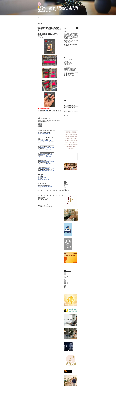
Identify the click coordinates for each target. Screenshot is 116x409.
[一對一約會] (70, 325)
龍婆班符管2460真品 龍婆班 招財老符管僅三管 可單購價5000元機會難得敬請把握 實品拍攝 (49, 28)
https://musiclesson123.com (70, 73)
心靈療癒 (65, 389)
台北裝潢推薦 (66, 282)
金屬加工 (71, 134)
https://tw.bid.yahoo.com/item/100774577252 (47, 135)
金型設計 (75, 138)
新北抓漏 (66, 140)
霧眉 (64, 89)
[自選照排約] (70, 339)
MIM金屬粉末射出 (69, 146)
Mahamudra (65, 390)
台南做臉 (65, 183)
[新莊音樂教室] (71, 220)
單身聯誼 (38, 17)
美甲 (70, 142)
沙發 (76, 136)
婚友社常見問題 (66, 271)
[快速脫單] (70, 385)
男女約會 (65, 270)
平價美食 (65, 286)
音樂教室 (55, 17)
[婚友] (71, 367)
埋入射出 (65, 387)
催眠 (64, 288)
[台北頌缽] (68, 249)
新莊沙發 (72, 136)
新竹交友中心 (71, 148)
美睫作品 (65, 274)
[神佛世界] (70, 305)
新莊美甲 (65, 95)
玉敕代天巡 (65, 190)
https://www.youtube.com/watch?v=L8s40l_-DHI (45, 188)
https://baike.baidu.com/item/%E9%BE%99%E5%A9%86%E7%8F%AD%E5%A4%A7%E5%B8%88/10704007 (49, 118)
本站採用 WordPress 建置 (41, 406)
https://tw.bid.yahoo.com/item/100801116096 (45, 37)
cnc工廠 (71, 140)
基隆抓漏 (65, 186)
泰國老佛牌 (75, 140)
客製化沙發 (50, 17)
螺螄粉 (65, 189)
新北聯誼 (65, 285)
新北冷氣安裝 (67, 136)
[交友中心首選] (70, 206)
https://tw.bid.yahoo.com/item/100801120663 (44, 133)
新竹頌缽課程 (66, 171)
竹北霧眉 (65, 91)
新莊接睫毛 (65, 277)
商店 (64, 388)
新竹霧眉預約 (66, 92)
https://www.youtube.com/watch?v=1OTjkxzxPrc (45, 186)
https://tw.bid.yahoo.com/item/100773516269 (47, 152)
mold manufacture (74, 144)
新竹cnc (74, 146)
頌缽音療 (69, 271)
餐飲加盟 (65, 174)
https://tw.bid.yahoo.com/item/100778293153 (47, 170)
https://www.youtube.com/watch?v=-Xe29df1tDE (45, 184)
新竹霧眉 (65, 88)
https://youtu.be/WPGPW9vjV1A (70, 75)
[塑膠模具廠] (68, 350)
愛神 (46, 17)
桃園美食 (65, 181)
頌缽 (64, 185)
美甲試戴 (65, 188)
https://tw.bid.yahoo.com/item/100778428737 (47, 154)
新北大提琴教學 (66, 283)
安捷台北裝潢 (66, 391)
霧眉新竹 (65, 90)
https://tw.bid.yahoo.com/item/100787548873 (47, 138)
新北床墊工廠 (74, 142)
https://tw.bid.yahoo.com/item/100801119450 (44, 175)
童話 (64, 393)
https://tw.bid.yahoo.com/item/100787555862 (47, 165)
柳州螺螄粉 (65, 287)
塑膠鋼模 (65, 280)
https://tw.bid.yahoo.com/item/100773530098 (47, 147)
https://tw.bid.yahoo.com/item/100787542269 (47, 142)
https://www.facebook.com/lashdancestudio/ (72, 72)
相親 (65, 144)
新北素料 (69, 144)
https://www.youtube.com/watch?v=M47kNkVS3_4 (45, 181)
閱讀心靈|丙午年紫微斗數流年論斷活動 (69, 105)
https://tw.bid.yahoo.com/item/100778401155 (47, 158)
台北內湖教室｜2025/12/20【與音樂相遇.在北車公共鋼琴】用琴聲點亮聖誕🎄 (71, 109)
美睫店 (67, 142)
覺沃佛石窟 (65, 187)
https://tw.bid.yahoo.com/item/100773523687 (47, 145)
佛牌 (71, 138)
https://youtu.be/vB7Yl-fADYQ (42, 177)
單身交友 (43, 17)
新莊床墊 (75, 134)
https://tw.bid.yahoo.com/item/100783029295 (47, 172)
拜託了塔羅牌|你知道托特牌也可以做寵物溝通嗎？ (71, 111)
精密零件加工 (68, 132)
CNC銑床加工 (74, 132)
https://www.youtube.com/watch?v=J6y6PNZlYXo (45, 179)
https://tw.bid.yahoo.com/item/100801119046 (44, 156)
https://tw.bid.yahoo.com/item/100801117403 (44, 140)
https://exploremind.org (69, 74)
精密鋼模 (65, 281)
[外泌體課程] (70, 169)
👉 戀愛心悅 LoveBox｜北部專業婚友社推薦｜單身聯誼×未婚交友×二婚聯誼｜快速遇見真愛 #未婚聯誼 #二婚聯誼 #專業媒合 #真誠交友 (58, 9)
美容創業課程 (66, 184)
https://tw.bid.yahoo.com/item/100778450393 (47, 168)
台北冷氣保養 (66, 172)
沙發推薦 (65, 279)
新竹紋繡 (65, 94)
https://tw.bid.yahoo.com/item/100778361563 (47, 161)
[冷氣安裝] (68, 235)
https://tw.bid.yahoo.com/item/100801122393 (44, 149)
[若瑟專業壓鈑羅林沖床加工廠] (68, 372)
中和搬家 (65, 173)
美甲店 (65, 275)
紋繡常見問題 (66, 276)
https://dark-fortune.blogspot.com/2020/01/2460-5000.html (46, 130)
